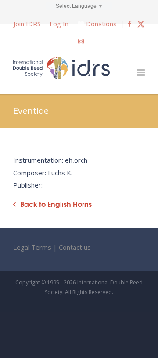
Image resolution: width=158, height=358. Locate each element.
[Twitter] (141, 23)
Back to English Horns (56, 204)
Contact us (75, 247)
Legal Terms (32, 247)
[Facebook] (130, 23)
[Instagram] (81, 41)
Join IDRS (27, 23)
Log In (59, 23)
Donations (101, 23)
